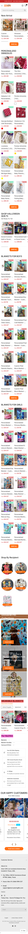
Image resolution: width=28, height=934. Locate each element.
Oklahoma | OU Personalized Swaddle (19, 122)
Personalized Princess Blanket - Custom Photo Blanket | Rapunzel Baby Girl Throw (20, 515)
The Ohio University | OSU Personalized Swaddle (19, 72)
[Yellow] (2, 178)
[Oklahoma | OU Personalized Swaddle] (20, 112)
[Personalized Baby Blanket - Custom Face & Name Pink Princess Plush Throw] (20, 482)
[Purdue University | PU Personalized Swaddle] (20, 137)
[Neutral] (5, 203)
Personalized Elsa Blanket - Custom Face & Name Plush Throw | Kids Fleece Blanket (7, 470)
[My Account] (22, 5)
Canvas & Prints (6, 745)
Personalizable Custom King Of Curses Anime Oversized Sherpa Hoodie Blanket (20, 727)
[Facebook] (2, 895)
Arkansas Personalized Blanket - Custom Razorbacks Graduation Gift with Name (20, 35)
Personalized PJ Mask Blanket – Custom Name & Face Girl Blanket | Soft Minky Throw (20, 447)
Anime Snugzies (6, 707)
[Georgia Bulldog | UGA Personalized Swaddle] (7, 112)
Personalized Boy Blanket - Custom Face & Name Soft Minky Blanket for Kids (20, 298)
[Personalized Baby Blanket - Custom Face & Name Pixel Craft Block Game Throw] (7, 334)
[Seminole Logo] (18, 104)
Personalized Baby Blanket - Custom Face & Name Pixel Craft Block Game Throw (7, 344)
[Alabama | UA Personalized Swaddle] (7, 87)
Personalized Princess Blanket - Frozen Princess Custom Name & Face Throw (20, 424)
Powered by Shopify (14, 922)
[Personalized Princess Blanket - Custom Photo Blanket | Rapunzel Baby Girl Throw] (20, 505)
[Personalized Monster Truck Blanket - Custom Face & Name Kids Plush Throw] (7, 288)
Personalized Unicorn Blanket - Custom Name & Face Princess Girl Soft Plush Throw (20, 470)
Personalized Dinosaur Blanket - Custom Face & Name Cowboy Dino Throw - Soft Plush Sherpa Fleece (20, 275)
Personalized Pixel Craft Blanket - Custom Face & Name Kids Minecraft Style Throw (20, 321)
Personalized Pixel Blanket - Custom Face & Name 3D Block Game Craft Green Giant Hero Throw (20, 344)
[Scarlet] (15, 79)
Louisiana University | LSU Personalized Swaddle (6, 147)
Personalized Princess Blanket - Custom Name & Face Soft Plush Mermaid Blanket (7, 538)
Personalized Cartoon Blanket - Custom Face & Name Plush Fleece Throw (7, 492)
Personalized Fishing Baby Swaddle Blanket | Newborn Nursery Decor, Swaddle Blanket (20, 197)
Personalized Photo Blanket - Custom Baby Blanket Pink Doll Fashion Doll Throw (7, 424)
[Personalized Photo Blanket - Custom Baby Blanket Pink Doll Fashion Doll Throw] (7, 414)
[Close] (0, 932)
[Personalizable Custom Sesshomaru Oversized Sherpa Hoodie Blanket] (7, 717)
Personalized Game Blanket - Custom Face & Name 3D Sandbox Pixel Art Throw (7, 275)
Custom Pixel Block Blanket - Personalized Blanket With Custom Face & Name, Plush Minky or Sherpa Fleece (19, 367)
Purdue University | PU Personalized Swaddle (20, 147)
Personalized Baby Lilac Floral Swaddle (6, 72)
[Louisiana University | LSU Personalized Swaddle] (7, 137)
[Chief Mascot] (15, 104)
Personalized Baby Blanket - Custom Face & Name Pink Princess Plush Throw (19, 492)
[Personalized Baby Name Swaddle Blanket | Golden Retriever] (7, 187)
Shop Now (8, 642)
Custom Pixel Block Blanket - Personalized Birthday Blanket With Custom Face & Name (20, 390)
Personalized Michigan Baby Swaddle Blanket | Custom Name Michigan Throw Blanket (7, 172)
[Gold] (15, 153)
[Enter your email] (25, 909)
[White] (18, 79)
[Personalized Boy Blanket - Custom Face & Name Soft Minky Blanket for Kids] (20, 288)
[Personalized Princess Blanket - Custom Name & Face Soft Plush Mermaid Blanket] (7, 528)
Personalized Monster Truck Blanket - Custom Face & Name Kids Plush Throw (7, 298)
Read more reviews (14, 848)
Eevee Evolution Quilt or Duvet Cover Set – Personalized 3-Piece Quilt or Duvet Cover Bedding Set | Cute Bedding (6, 238)
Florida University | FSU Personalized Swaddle (20, 97)
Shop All (14, 44)
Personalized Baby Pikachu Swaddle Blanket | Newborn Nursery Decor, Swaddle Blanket (20, 172)
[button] (13, 844)
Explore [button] (3, 891)
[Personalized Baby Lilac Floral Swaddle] (7, 62)
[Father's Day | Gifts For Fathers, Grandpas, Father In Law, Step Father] (20, 585)
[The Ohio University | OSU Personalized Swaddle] (20, 62)
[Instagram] (5, 895)
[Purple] (2, 153)
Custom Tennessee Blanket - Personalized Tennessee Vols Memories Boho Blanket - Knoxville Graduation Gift (6, 35)
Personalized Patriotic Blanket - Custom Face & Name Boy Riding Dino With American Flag (7, 367)
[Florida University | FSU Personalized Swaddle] (20, 87)
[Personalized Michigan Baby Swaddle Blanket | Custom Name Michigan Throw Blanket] (7, 162)
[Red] (2, 104)
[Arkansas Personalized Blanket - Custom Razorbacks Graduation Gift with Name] (20, 25)
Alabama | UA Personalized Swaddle (5, 97)
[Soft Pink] (7, 203)
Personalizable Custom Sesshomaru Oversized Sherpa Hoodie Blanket (7, 727)
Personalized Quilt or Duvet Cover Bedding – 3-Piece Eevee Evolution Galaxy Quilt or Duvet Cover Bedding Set (20, 238)
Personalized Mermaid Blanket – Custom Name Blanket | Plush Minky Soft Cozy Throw (20, 538)
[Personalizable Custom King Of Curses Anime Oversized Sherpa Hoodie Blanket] (20, 717)
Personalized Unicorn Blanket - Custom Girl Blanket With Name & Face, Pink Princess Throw (7, 447)
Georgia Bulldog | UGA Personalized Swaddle (7, 122)
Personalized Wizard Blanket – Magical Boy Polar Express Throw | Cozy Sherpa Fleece (7, 390)
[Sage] (2, 203)
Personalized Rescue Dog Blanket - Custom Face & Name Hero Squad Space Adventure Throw (7, 515)
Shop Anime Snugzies (7, 703)
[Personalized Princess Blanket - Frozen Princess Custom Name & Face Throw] (20, 414)
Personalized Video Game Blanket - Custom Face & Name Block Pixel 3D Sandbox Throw (7, 321)
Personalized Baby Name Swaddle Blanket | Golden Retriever (7, 197)
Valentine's (18, 707)
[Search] (25, 10)
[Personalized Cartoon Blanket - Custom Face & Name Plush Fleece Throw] (7, 482)
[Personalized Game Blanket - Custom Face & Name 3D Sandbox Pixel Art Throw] (7, 265)
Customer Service (6, 860)
